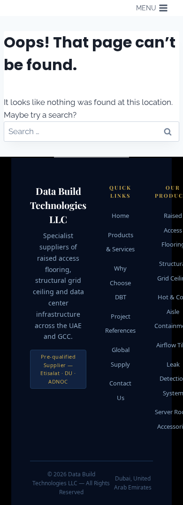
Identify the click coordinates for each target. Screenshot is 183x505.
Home (120, 215)
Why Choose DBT (120, 282)
